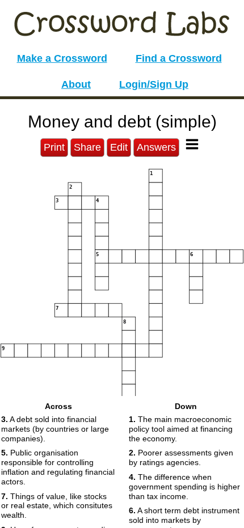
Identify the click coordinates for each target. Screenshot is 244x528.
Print (54, 147)
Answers (156, 147)
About (76, 84)
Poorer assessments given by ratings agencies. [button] (181, 457)
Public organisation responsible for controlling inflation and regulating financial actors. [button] (58, 467)
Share (87, 147)
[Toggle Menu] (192, 144)
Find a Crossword (179, 58)
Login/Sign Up (153, 84)
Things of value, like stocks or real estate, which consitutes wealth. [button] (56, 506)
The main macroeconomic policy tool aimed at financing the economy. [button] (181, 429)
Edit (119, 147)
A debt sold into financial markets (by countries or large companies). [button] (55, 429)
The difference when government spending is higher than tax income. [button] (184, 486)
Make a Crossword (62, 58)
